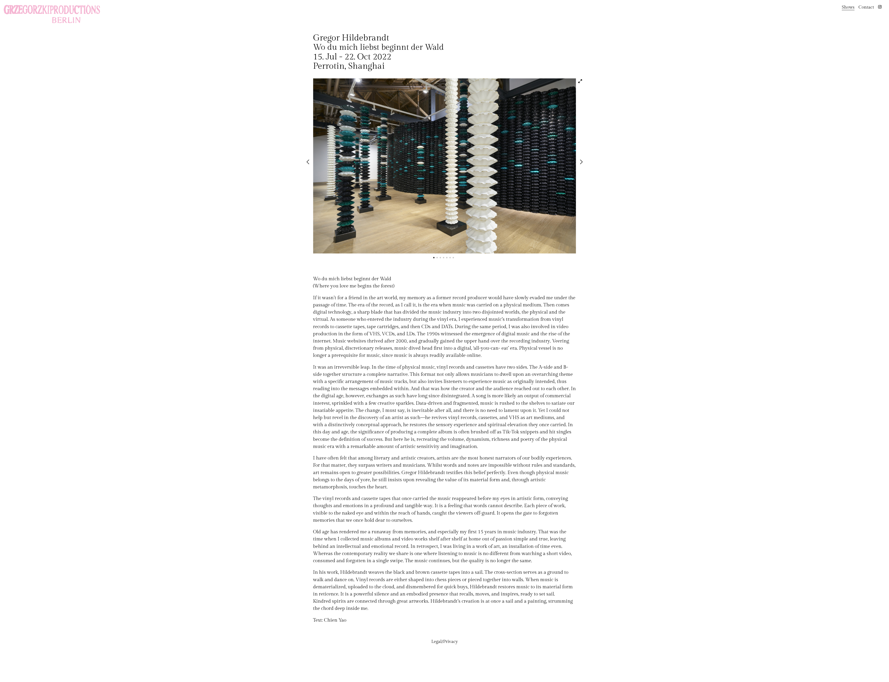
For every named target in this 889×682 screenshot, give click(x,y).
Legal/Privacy (444, 641)
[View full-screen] (580, 81)
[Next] (581, 162)
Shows (848, 7)
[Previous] (309, 162)
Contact (866, 7)
